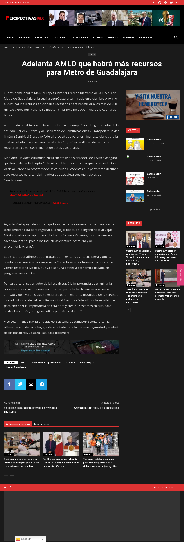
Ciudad (98, 37)
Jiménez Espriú (87, 362)
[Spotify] (165, 2)
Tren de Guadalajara (16, 367)
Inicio (6, 47)
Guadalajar (70, 362)
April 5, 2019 (60, 202)
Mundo (113, 37)
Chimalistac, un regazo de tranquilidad (96, 407)
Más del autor (42, 424)
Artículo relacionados (18, 424)
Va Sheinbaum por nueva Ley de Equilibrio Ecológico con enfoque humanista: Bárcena (61, 463)
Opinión (24, 37)
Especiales (42, 37)
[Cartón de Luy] (135, 144)
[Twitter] (171, 2)
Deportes (145, 37)
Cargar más (152, 209)
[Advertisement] (92, 516)
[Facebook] (153, 2)
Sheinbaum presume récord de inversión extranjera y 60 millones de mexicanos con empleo (21, 463)
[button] (175, 37)
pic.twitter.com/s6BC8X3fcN (26, 194)
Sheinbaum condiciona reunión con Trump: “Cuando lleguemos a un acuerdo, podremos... (138, 257)
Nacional (61, 37)
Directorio (167, 487)
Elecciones (80, 37)
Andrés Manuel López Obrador (45, 362)
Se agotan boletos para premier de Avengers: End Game (30, 409)
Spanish (25, 538)
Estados (128, 37)
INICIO (10, 37)
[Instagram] (159, 2)
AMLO (23, 362)
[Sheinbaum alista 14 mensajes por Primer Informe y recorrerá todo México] (167, 239)
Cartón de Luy (154, 139)
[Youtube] (177, 2)
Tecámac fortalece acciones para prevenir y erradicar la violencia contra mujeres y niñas (100, 463)
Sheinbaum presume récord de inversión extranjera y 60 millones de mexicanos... (137, 296)
